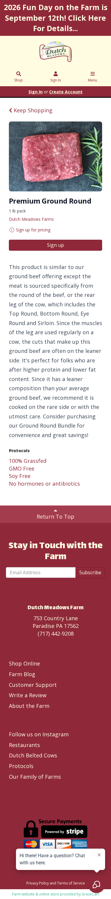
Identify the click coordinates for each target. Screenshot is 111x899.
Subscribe (90, 572)
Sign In (55, 80)
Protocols (21, 766)
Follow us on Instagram (39, 734)
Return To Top (55, 516)
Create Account (66, 92)
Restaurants (24, 744)
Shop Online (24, 663)
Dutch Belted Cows (33, 755)
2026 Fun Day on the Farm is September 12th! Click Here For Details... (55, 17)
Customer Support (33, 684)
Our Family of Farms (35, 776)
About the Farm (29, 705)
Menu (92, 80)
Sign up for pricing (33, 230)
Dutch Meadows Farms (31, 219)
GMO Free (21, 468)
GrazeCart (90, 894)
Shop (18, 80)
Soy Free (19, 475)
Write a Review (27, 695)
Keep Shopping (32, 110)
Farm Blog (22, 674)
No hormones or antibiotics (44, 483)
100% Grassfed (27, 460)
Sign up (55, 245)
